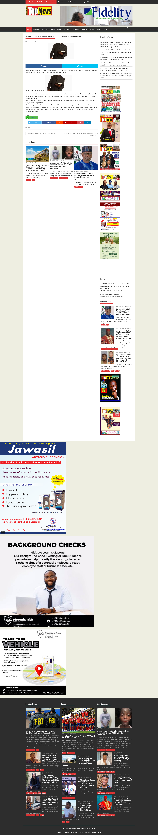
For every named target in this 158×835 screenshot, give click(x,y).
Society (67, 29)
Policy (99, 29)
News (29, 29)
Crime (28, 750)
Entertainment (56, 29)
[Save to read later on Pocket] (80, 122)
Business (36, 29)
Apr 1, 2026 (82, 777)
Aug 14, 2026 (46, 796)
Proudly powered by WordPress (67, 832)
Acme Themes (96, 832)
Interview (76, 29)
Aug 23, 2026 (118, 796)
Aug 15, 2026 (46, 773)
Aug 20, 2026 (46, 753)
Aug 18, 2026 (120, 328)
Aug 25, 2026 (118, 775)
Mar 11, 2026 (82, 801)
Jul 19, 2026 (66, 733)
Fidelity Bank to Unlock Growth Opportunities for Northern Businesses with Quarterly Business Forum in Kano (115, 44)
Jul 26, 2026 (120, 352)
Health (84, 29)
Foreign (103, 370)
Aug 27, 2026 (30, 163)
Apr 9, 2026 (82, 756)
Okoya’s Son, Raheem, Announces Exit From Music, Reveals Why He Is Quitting (82, 2)
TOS (105, 29)
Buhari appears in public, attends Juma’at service (42, 133)
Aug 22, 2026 (30, 729)
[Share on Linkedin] (87, 122)
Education (29, 793)
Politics (45, 29)
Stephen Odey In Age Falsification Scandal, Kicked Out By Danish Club (81, 134)
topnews (38, 41)
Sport (92, 29)
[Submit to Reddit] (59, 122)
